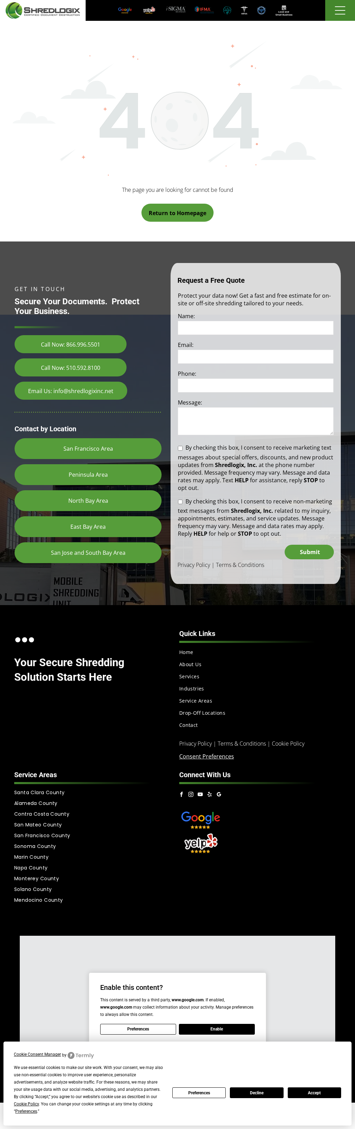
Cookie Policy (288, 743)
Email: (185, 345)
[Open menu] (340, 10)
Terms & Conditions (240, 565)
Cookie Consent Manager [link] (37, 1054)
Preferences (199, 1092)
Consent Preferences (206, 756)
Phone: (187, 373)
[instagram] (190, 795)
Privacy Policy (194, 565)
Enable (216, 1029)
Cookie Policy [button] (26, 1104)
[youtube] (200, 795)
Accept (314, 1092)
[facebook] (181, 795)
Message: (190, 402)
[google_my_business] (219, 795)
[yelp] (209, 795)
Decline (256, 1092)
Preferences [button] (26, 1111)
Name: (186, 316)
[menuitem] (260, 652)
